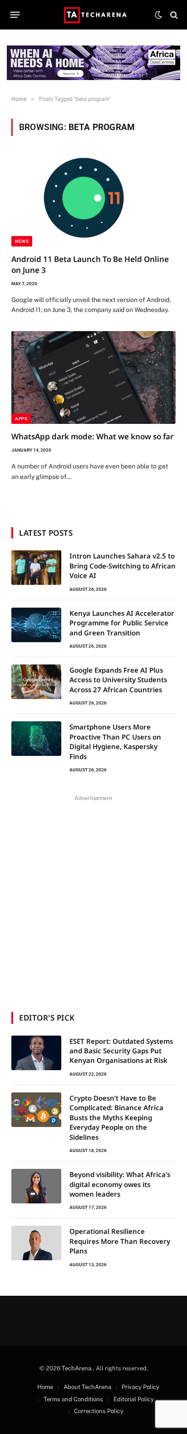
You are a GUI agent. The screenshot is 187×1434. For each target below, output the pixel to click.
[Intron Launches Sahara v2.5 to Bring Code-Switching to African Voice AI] (36, 567)
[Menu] (15, 15)
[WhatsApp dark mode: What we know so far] (93, 377)
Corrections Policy (98, 1411)
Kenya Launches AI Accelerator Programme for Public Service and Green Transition (121, 623)
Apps (21, 418)
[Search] (173, 15)
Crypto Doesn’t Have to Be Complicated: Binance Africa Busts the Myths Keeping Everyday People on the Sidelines (116, 1117)
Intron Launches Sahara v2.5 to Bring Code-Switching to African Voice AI (122, 565)
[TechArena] (94, 15)
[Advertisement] (93, 897)
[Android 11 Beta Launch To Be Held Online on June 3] (93, 200)
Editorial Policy (133, 1399)
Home (45, 1387)
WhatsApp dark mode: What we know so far (92, 436)
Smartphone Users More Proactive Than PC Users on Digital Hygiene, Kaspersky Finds (115, 741)
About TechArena (87, 1387)
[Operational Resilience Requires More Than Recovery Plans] (36, 1243)
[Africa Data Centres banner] (93, 62)
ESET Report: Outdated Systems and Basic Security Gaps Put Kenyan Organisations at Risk (121, 1051)
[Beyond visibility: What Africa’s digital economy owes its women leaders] (36, 1186)
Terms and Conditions (73, 1399)
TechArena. (77, 1368)
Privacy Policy (140, 1387)
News (22, 241)
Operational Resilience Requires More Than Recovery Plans (119, 1241)
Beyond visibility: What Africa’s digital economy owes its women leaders (119, 1184)
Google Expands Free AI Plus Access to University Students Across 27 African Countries (118, 679)
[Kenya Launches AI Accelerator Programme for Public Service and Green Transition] (36, 625)
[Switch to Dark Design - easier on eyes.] (158, 15)
